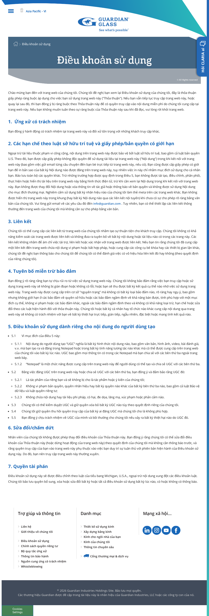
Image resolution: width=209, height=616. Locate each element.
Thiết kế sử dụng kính (99, 526)
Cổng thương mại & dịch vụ (109, 556)
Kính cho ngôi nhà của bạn (102, 537)
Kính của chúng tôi (97, 542)
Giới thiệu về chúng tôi (37, 532)
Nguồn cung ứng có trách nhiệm (43, 561)
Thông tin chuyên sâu (99, 547)
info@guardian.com (107, 203)
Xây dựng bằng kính (98, 532)
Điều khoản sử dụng (35, 541)
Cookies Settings (17, 610)
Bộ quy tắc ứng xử (34, 551)
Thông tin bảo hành (35, 556)
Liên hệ (26, 526)
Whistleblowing (31, 566)
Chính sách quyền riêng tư (39, 546)
